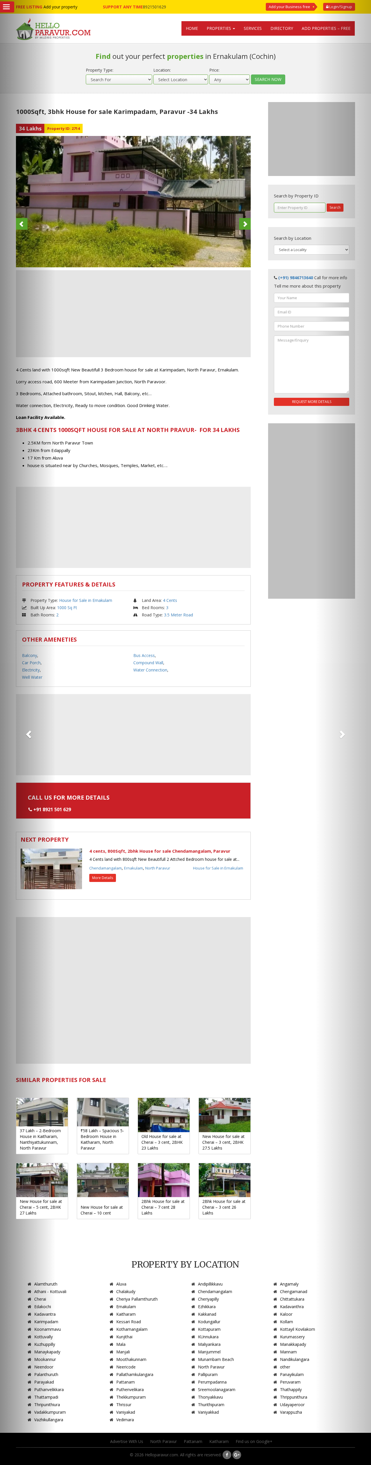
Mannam (288, 1352)
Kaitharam (126, 1314)
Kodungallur (209, 1321)
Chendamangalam (105, 868)
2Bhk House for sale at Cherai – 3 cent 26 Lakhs (223, 1207)
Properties (219, 28)
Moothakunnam (131, 1359)
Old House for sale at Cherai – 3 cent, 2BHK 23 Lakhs (162, 1142)
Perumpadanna (212, 1382)
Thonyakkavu (210, 1397)
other (285, 1367)
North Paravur (157, 868)
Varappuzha (291, 1412)
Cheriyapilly (208, 1299)
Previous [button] (22, 224)
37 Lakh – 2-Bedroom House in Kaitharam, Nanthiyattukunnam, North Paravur (40, 1139)
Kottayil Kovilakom (297, 1329)
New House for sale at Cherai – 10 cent (102, 1210)
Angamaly (289, 1284)
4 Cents (170, 600)
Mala (121, 1344)
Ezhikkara (207, 1306)
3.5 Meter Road (178, 615)
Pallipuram (208, 1374)
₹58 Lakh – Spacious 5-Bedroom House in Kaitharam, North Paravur (102, 1139)
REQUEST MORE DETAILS (311, 401)
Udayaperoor (292, 1404)
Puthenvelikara (130, 1389)
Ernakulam (133, 868)
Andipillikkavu (210, 1284)
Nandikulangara (294, 1359)
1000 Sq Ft (67, 607)
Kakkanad (207, 1314)
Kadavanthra (292, 1306)
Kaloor (286, 1314)
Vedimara (125, 1419)
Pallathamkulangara (134, 1374)
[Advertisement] (133, 313)
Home (192, 28)
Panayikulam (292, 1374)
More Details (102, 877)
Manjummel (209, 1352)
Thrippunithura (293, 1397)
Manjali (123, 1352)
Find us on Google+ (254, 1441)
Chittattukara (292, 1299)
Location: (162, 70)
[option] (133, 201)
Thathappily (291, 1389)
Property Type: (99, 70)
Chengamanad (293, 1291)
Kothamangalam (132, 1329)
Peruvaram (290, 1382)
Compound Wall (148, 662)
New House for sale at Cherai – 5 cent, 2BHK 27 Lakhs (41, 1207)
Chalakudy (125, 1291)
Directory (281, 28)
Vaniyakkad (208, 1412)
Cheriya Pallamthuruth (137, 1299)
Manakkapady (293, 1344)
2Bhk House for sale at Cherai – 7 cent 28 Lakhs (163, 1207)
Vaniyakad (125, 1412)
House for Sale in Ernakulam (85, 600)
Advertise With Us (126, 1441)
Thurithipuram (211, 1404)
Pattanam (125, 1382)
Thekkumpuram (131, 1397)
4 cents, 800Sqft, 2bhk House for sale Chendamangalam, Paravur (159, 851)
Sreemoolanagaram (216, 1389)
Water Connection (150, 670)
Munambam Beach (216, 1359)
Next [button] (245, 224)
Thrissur (123, 1404)
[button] (343, 732)
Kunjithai (124, 1336)
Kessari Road (128, 1321)
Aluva (121, 1284)
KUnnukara (208, 1336)
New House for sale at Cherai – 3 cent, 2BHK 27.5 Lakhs (223, 1142)
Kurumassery (292, 1336)
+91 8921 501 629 (52, 809)
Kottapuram (209, 1329)
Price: (214, 70)
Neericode (126, 1367)
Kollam (286, 1321)
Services (253, 28)
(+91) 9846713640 (295, 277)
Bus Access (144, 655)
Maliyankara (209, 1344)
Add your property (60, 7)
